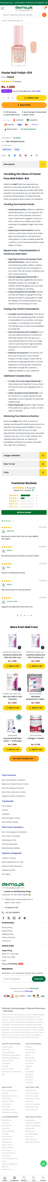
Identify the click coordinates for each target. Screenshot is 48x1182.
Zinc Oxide (29, 1083)
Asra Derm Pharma (8, 1153)
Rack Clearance (31, 1139)
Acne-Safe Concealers (11, 836)
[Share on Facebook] (14, 155)
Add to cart (33, 97)
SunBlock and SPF (8, 870)
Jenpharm (12, 736)
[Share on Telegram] (31, 155)
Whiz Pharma (35, 694)
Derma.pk (34, 988)
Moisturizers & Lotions (32, 1099)
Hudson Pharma (8, 1147)
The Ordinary (7, 806)
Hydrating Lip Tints (9, 840)
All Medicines (30, 1120)
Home (4, 21)
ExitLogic (29, 991)
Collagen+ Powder (35, 738)
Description (9, 164)
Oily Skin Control (7, 1061)
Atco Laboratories (8, 1131)
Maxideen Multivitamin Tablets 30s (35, 698)
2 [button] (21, 615)
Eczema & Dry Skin (8, 1052)
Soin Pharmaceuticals (10, 1158)
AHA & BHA (29, 1077)
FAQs (6, 472)
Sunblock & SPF (30, 1090)
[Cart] (45, 8)
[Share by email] (36, 155)
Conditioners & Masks (9, 1112)
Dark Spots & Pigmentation (11, 1055)
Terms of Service (8, 937)
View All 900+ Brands (10, 822)
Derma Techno (7, 1145)
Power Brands (7, 1120)
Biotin (27, 1069)
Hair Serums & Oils (8, 1110)
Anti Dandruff (6, 1104)
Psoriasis (5, 1066)
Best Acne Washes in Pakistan (13, 780)
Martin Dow (6, 1128)
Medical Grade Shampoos (12, 866)
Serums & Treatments (33, 1104)
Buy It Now (25, 105)
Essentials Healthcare (12, 652)
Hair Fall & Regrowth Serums (13, 788)
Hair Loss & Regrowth (9, 1090)
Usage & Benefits (12, 455)
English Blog (7, 950)
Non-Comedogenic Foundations (14, 832)
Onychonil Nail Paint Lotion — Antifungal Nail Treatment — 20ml (12, 739)
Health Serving (7, 1142)
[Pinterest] (24, 918)
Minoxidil (5, 1093)
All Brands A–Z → (8, 1170)
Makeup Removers (31, 1107)
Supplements (30, 1128)
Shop (17, 149)
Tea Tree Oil (29, 1072)
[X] (8, 918)
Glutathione (29, 1074)
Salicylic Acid (30, 1052)
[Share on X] (20, 155)
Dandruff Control (8, 1101)
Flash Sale (29, 1137)
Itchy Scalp (6, 1107)
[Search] (44, 15)
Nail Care (7, 149)
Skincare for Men (8, 1069)
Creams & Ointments (32, 1123)
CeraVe (5, 810)
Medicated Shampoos (10, 1096)
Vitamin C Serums (9, 858)
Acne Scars (6, 1050)
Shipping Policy (8, 934)
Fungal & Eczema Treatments (13, 796)
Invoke (4, 1161)
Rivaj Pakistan (7, 1126)
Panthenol (29, 1080)
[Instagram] (14, 918)
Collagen (28, 1066)
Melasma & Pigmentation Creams (15, 784)
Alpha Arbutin (30, 1058)
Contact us (6, 941)
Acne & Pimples (7, 1047)
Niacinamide (30, 1050)
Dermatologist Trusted (11, 818)
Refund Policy (7, 931)
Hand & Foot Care (31, 1110)
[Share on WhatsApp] (9, 155)
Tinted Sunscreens (32, 1096)
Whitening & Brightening (10, 1058)
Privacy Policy (7, 927)
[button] (6, 81)
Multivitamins (30, 1131)
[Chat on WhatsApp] (44, 1163)
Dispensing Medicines (33, 1126)
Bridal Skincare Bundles (11, 848)
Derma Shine (6, 1150)
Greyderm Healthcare (9, 1164)
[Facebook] (3, 918)
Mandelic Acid (30, 1061)
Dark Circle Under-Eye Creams (14, 792)
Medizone (5, 1167)
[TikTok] (19, 918)
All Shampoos (7, 1099)
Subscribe (38, 979)
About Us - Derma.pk (10, 954)
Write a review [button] (24, 512)
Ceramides (29, 1063)
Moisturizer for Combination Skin (11, 1073)
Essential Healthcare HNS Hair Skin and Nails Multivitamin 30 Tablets (12, 656)
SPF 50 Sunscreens (32, 1093)
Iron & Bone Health (31, 1134)
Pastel (10, 77)
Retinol (27, 1055)
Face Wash (29, 1101)
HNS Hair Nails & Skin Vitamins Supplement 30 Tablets (12, 698)
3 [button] (24, 615)
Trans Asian (6, 1156)
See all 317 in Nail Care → (24, 758)
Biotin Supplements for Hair (12, 862)
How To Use (9, 464)
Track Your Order (8, 957)
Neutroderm (35, 736)
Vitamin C (29, 1047)
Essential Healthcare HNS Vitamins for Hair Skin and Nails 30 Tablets (35, 656)
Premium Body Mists (10, 844)
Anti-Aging (6, 874)
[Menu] (3, 8)
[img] (6, 527)
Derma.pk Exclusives (32, 1142)
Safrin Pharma (7, 1137)
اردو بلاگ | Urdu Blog (12, 964)
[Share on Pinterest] (25, 155)
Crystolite (5, 1134)
